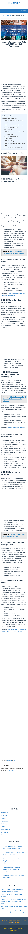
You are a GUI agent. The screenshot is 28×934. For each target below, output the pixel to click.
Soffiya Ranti (5, 765)
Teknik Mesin (4, 832)
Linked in (11, 770)
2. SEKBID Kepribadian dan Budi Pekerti (14, 125)
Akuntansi (4, 815)
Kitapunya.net (14, 2)
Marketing (4, 824)
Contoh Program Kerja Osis (9, 118)
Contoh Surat (4, 835)
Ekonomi (3, 818)
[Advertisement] (14, 68)
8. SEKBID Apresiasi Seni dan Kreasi (13, 147)
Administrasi (4, 813)
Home (4, 15)
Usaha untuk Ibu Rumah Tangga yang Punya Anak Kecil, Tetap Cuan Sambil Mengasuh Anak (13, 901)
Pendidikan (8, 15)
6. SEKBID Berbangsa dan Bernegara (13, 141)
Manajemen (4, 821)
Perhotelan (4, 827)
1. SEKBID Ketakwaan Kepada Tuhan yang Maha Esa (13, 122)
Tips (14, 760)
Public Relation (5, 829)
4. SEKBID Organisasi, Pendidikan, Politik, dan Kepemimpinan (14, 133)
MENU (24, 10)
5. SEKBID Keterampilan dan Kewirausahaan (11, 137)
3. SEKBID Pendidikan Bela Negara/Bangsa (11, 128)
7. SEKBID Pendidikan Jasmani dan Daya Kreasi (14, 144)
